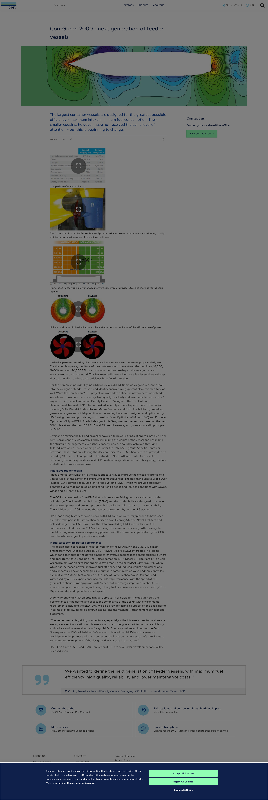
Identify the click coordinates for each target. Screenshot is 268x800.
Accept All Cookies (183, 773)
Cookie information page (81, 783)
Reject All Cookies (183, 781)
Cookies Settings (183, 790)
